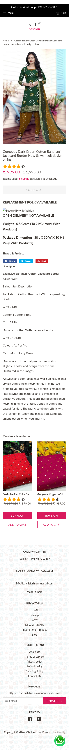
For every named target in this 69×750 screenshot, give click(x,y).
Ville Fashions (33, 732)
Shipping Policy (34, 671)
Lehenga (34, 615)
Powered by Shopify (53, 732)
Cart (63, 12)
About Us (34, 651)
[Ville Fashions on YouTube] (39, 719)
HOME (34, 610)
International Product (34, 629)
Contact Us (34, 676)
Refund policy (34, 666)
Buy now (17, 515)
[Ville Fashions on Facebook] (30, 719)
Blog (34, 634)
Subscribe (55, 701)
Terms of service (34, 656)
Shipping (24, 178)
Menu (10, 12)
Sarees (34, 620)
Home (6, 40)
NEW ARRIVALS (34, 625)
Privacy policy (34, 661)
